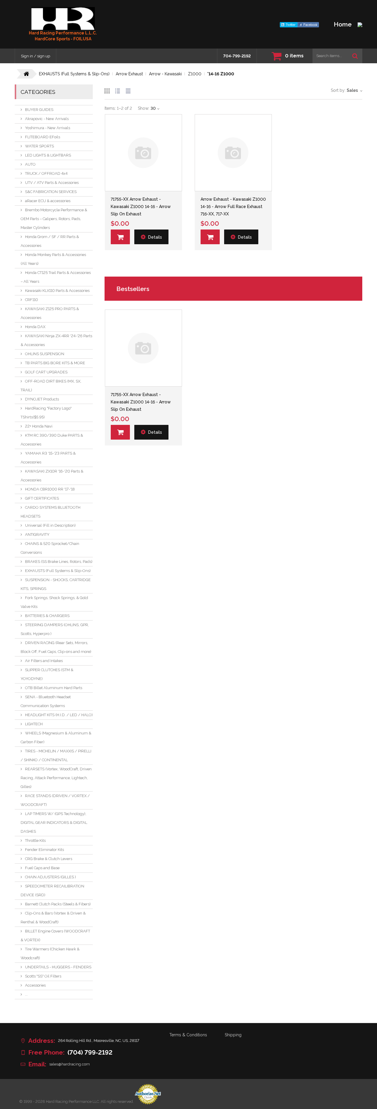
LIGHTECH (34, 724)
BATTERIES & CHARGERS (47, 615)
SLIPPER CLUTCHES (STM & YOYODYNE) (47, 674)
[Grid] (107, 90)
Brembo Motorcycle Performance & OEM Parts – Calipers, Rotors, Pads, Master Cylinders (54, 219)
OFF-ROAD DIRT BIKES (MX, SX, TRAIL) (51, 385)
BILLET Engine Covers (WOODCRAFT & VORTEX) (55, 935)
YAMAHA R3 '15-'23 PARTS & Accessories (48, 457)
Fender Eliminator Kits (44, 849)
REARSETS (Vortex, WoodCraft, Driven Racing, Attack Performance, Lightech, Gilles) (56, 778)
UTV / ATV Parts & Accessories (52, 182)
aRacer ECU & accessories (47, 201)
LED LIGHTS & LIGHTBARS (48, 155)
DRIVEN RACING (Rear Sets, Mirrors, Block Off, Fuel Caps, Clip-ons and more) (56, 647)
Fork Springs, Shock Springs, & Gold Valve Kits (54, 602)
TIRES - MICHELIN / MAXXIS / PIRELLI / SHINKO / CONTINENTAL (56, 755)
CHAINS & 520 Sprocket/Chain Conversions (50, 548)
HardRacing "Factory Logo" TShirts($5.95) (46, 412)
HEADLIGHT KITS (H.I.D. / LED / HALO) (59, 715)
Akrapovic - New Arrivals (47, 119)
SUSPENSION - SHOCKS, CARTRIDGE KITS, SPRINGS (56, 584)
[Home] (63, 18)
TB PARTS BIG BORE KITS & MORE (55, 363)
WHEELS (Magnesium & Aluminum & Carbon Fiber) (56, 737)
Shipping (233, 1034)
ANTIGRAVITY (37, 534)
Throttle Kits (35, 840)
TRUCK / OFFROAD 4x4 (46, 173)
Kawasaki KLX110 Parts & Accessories (57, 290)
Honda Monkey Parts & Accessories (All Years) (53, 259)
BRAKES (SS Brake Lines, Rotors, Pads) (58, 561)
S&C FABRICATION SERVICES (51, 191)
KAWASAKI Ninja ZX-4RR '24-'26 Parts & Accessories (56, 340)
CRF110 (31, 299)
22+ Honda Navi (38, 426)
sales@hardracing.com (69, 1064)
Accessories (35, 985)
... (26, 994)
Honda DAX (35, 327)
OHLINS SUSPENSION (44, 354)
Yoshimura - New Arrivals (47, 128)
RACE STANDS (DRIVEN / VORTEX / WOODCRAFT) (55, 800)
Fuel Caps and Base (42, 868)
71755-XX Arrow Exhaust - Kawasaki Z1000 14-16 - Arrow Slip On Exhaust (141, 206)
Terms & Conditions (188, 1034)
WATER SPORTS (39, 146)
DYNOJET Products (42, 399)
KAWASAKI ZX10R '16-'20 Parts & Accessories (52, 475)
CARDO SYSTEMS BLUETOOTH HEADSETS (50, 511)
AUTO (30, 164)
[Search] (355, 56)
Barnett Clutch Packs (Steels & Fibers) (58, 904)
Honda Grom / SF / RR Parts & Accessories (50, 241)
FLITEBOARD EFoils (42, 137)
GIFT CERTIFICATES (42, 498)
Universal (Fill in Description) (50, 525)
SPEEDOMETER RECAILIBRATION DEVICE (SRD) (52, 890)
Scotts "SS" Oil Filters (43, 976)
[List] (117, 90)
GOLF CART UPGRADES (46, 372)
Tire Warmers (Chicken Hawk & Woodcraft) (50, 953)
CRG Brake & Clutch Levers (48, 859)
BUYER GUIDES (39, 109)
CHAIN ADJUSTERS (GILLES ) (50, 877)
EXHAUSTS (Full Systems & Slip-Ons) (58, 570)
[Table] (128, 90)
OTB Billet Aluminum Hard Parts (53, 688)
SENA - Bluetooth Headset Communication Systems (46, 701)
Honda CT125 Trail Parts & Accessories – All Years (56, 277)
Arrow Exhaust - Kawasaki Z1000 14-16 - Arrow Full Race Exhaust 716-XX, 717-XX (233, 206)
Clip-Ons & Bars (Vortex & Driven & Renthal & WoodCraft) (53, 917)
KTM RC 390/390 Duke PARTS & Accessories (52, 439)
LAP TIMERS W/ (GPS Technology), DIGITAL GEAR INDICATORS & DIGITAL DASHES (54, 823)
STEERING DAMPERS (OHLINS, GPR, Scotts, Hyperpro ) (55, 629)
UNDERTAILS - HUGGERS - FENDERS (58, 967)
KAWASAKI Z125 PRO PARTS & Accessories (50, 313)
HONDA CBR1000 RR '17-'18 (50, 489)
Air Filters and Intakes (44, 661)
